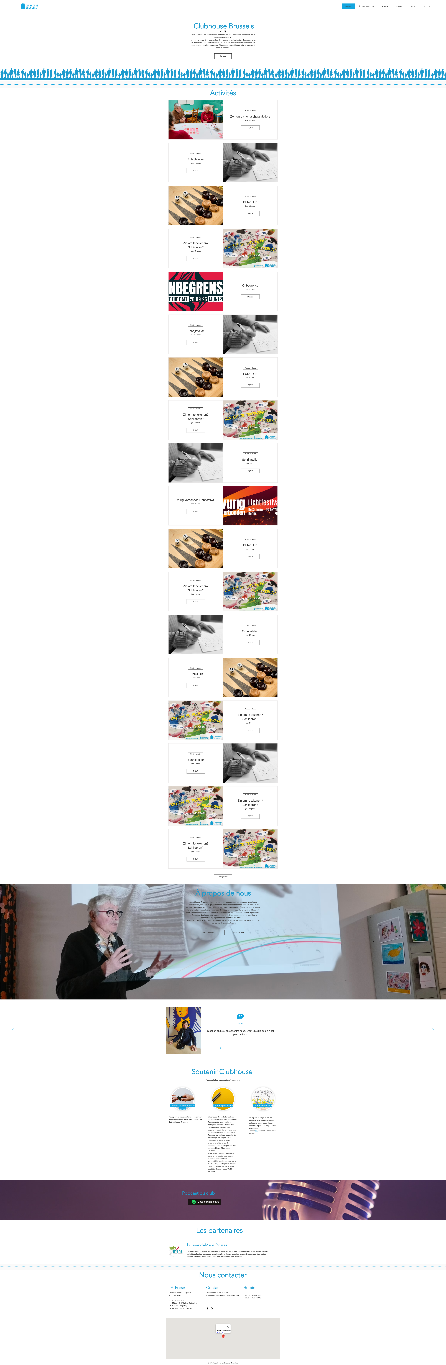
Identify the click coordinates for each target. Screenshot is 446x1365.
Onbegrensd (250, 285)
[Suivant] (433, 1030)
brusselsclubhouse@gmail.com (226, 1295)
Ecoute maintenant (208, 1201)
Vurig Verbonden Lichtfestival (196, 500)
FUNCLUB (250, 202)
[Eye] (194, 1201)
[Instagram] (225, 31)
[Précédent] (12, 1030)
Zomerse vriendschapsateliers (250, 116)
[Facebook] (221, 31)
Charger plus (223, 877)
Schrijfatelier (196, 159)
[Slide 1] (220, 1047)
